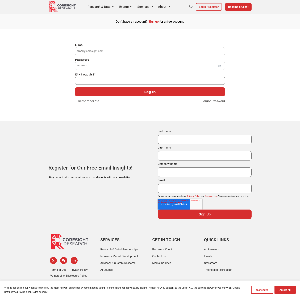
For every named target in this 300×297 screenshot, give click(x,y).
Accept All (285, 289)
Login (202, 7)
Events (208, 256)
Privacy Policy (193, 196)
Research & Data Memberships (119, 249)
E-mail (79, 45)
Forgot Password (213, 101)
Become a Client (238, 7)
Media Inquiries (161, 263)
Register (213, 7)
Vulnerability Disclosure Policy (68, 275)
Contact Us (159, 256)
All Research (211, 249)
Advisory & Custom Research (118, 263)
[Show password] (219, 65)
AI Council (106, 269)
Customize (262, 289)
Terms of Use (211, 196)
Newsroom (210, 263)
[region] (150, 288)
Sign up (153, 21)
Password (82, 59)
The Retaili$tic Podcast (218, 269)
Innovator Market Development (119, 256)
